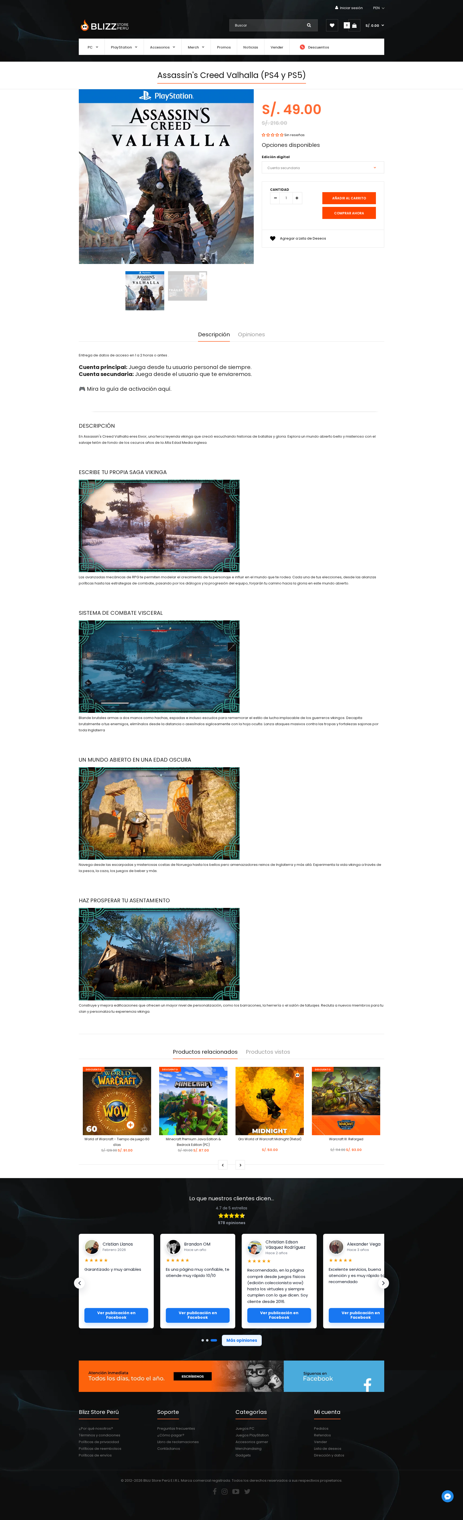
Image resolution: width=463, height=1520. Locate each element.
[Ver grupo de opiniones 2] (211, 1340)
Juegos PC (245, 1428)
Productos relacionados (205, 1052)
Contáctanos (168, 1448)
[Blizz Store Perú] (104, 31)
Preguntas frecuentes (176, 1428)
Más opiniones (241, 1340)
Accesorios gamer (252, 1441)
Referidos (322, 1435)
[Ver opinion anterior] (79, 1283)
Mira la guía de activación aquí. (129, 389)
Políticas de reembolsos (100, 1448)
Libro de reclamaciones (178, 1441)
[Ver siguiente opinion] (383, 1283)
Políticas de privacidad (99, 1441)
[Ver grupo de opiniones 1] (204, 1340)
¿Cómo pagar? (170, 1435)
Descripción (214, 334)
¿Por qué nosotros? (96, 1428)
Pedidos (321, 1428)
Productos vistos (268, 1052)
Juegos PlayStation (252, 1435)
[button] (379, 8)
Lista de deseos (327, 1448)
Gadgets (243, 1455)
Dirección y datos (329, 1455)
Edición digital (276, 156)
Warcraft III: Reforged (346, 1139)
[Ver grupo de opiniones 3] (216, 1340)
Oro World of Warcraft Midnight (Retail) (269, 1139)
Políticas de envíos (95, 1455)
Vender (320, 1441)
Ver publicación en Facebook (116, 1315)
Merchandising (249, 1448)
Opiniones (251, 334)
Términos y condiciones (99, 1435)
